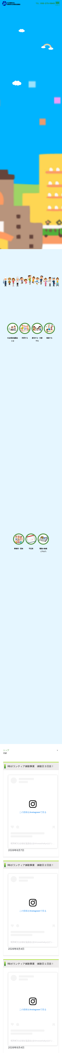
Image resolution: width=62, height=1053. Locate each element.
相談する (49, 338)
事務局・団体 (18, 548)
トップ (6, 750)
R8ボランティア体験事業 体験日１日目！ (31, 963)
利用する (25, 338)
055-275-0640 (47, 3)
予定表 (31, 548)
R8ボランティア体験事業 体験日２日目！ (31, 865)
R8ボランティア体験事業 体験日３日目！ (31, 766)
